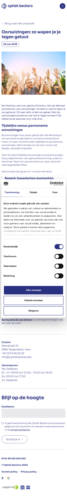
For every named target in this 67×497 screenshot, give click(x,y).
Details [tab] (33, 192)
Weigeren (33, 310)
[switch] (59, 256)
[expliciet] (2, 478)
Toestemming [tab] (12, 192)
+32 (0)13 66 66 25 (13, 353)
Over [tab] (55, 192)
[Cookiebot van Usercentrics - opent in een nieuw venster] (49, 184)
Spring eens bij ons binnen (17, 319)
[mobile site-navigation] (62, 6)
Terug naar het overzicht (19, 23)
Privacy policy (29, 471)
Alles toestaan (33, 290)
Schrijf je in (13, 439)
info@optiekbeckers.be (16, 357)
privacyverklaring (20, 429)
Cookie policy (10, 471)
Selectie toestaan (33, 300)
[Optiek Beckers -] (17, 6)
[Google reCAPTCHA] (8, 478)
